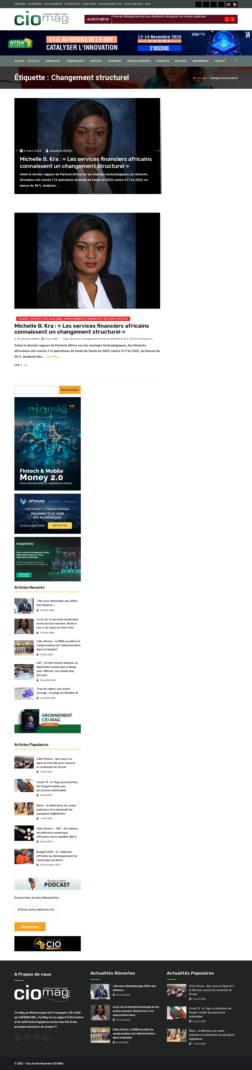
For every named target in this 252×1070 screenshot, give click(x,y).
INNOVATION (53, 61)
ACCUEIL (19, 61)
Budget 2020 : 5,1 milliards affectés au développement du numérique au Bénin (57, 856)
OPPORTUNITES (72, 4)
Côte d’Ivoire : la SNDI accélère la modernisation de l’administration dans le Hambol (59, 645)
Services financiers (141, 338)
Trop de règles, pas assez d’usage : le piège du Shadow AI (57, 691)
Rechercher (70, 390)
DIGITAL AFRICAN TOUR (110, 4)
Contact (219, 61)
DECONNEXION (35, 4)
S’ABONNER (19, 4)
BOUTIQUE (181, 61)
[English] (229, 4)
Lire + (18, 365)
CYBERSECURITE (75, 61)
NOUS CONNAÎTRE (53, 4)
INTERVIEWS (114, 61)
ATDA (147, 4)
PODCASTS (162, 61)
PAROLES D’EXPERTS (139, 61)
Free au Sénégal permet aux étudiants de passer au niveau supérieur (159, 16)
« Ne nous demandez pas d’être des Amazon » (57, 603)
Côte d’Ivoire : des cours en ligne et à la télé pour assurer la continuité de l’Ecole (56, 763)
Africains (75, 338)
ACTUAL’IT (34, 61)
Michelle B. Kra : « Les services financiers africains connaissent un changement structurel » (81, 329)
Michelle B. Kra (119, 338)
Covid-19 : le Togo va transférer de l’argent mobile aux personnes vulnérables (57, 786)
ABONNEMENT (200, 61)
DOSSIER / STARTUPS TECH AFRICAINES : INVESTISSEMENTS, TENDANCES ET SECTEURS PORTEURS (73, 319)
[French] (235, 4)
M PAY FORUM (89, 4)
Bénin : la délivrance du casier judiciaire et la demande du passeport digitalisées (56, 809)
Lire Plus (52, 356)
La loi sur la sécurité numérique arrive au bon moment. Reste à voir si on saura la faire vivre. (57, 623)
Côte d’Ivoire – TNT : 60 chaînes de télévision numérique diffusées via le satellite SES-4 (57, 832)
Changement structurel (95, 338)
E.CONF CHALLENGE (133, 4)
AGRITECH (96, 61)
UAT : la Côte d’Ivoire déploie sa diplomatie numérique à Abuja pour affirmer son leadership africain (57, 669)
